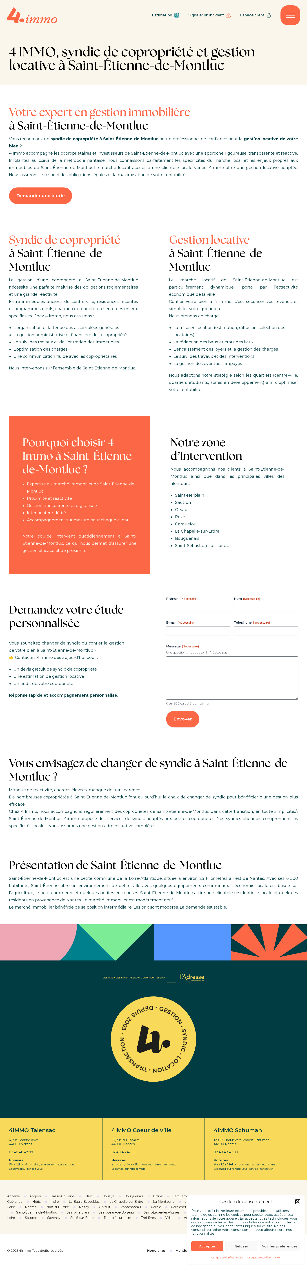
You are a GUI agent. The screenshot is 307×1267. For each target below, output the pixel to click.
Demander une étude (40, 195)
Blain (88, 1196)
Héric (36, 1202)
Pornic (156, 1207)
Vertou (189, 1218)
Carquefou (180, 1196)
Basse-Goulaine (63, 1196)
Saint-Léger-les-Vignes (162, 1212)
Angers (35, 1196)
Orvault (104, 1207)
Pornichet (178, 1207)
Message (182, 646)
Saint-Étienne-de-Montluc (36, 1212)
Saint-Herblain (78, 1212)
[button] (298, 1201)
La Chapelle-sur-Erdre (126, 1202)
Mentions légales (190, 1251)
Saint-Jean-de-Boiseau (116, 1212)
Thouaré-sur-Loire (117, 1218)
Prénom (182, 599)
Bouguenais (133, 1196)
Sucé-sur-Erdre (82, 1218)
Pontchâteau (130, 1207)
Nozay (84, 1207)
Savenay (53, 1218)
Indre (55, 1202)
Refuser (241, 1246)
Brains (157, 1196)
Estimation (162, 15)
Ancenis (13, 1196)
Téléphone (252, 622)
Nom (247, 599)
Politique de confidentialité (226, 1257)
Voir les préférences (280, 1246)
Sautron (31, 1218)
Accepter (207, 1246)
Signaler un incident (206, 15)
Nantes (30, 1207)
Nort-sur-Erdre (57, 1207)
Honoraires (156, 1251)
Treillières (148, 1218)
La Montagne (163, 1202)
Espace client (252, 15)
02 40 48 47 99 (21, 1152)
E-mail (180, 622)
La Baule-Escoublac (84, 1202)
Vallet (169, 1218)
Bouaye (108, 1196)
